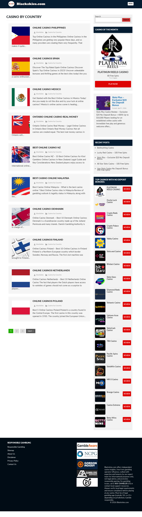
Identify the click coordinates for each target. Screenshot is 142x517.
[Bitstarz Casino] (100, 268)
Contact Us (11, 464)
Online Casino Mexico (47, 89)
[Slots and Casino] (100, 256)
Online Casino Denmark (48, 209)
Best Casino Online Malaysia (51, 178)
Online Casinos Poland (48, 301)
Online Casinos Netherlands (51, 270)
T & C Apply (113, 78)
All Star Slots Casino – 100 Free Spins (113, 164)
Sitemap (10, 451)
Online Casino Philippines (49, 28)
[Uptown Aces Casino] (100, 320)
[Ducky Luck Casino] (100, 204)
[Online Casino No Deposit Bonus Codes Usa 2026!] (27, 3)
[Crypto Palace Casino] (100, 230)
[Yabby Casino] (100, 243)
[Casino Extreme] (100, 409)
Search (98, 17)
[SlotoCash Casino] (100, 332)
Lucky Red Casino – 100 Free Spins (112, 153)
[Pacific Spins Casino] (100, 358)
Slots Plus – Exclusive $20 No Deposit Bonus (119, 101)
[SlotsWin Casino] (100, 371)
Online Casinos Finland (48, 240)
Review (127, 189)
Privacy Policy (12, 461)
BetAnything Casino (105, 148)
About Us (11, 454)
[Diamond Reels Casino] (100, 294)
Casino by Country (55, 32)
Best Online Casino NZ (47, 147)
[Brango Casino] (100, 396)
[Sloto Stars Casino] (100, 281)
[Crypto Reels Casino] (100, 217)
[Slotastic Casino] (100, 307)
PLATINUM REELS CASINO (113, 72)
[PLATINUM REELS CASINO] (113, 51)
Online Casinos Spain (46, 58)
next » (31, 331)
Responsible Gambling (16, 447)
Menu (131, 3)
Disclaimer (11, 458)
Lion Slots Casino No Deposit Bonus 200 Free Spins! (112, 169)
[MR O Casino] (100, 384)
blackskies (40, 32)
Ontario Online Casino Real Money (55, 117)
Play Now (113, 84)
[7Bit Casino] (100, 345)
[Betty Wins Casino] (100, 422)
